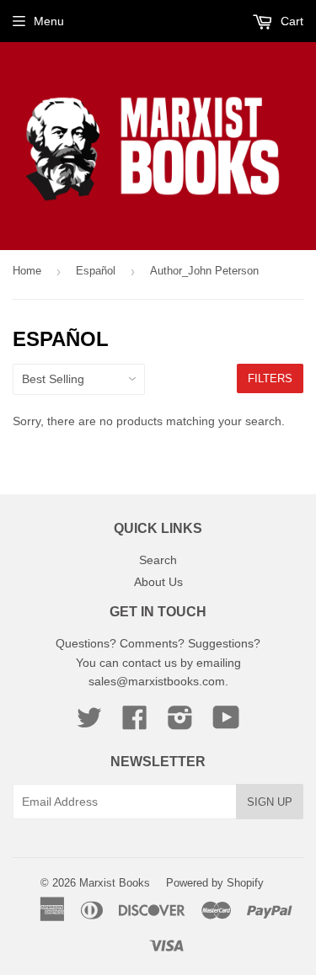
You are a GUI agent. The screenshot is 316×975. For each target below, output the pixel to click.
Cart (290, 21)
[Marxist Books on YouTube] (226, 723)
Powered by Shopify (215, 882)
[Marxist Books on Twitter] (89, 723)
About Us (158, 582)
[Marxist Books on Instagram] (180, 723)
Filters (270, 378)
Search (158, 560)
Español (95, 270)
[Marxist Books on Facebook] (134, 723)
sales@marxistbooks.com (156, 681)
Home (27, 270)
